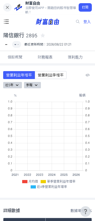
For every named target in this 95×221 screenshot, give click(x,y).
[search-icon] (77, 21)
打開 (85, 7)
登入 (87, 21)
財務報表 (45, 57)
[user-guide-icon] (85, 211)
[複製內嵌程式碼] (87, 75)
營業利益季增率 (51, 75)
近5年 (9, 85)
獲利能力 (75, 57)
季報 (29, 85)
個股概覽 (15, 57)
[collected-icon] (43, 35)
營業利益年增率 (19, 75)
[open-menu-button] (6, 22)
